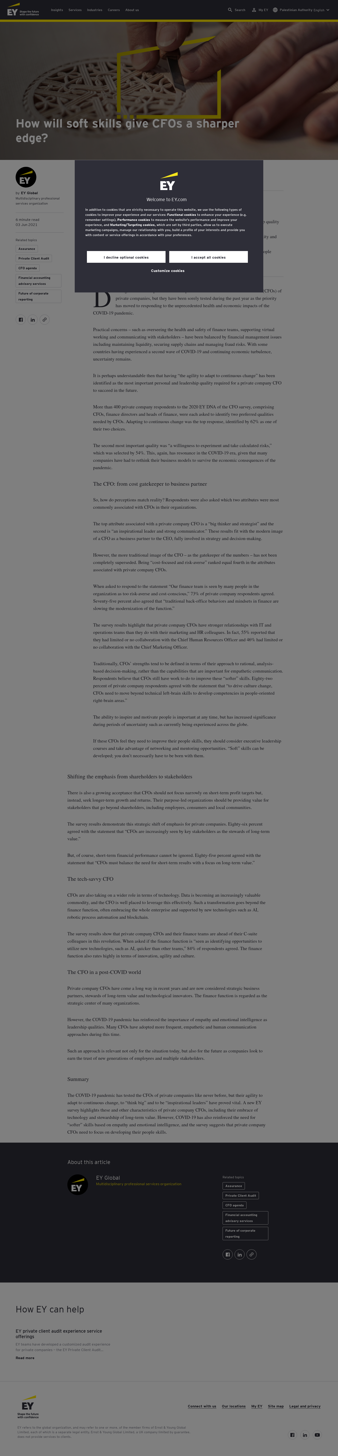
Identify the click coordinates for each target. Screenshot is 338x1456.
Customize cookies (168, 270)
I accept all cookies (208, 257)
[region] (169, 226)
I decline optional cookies (126, 257)
